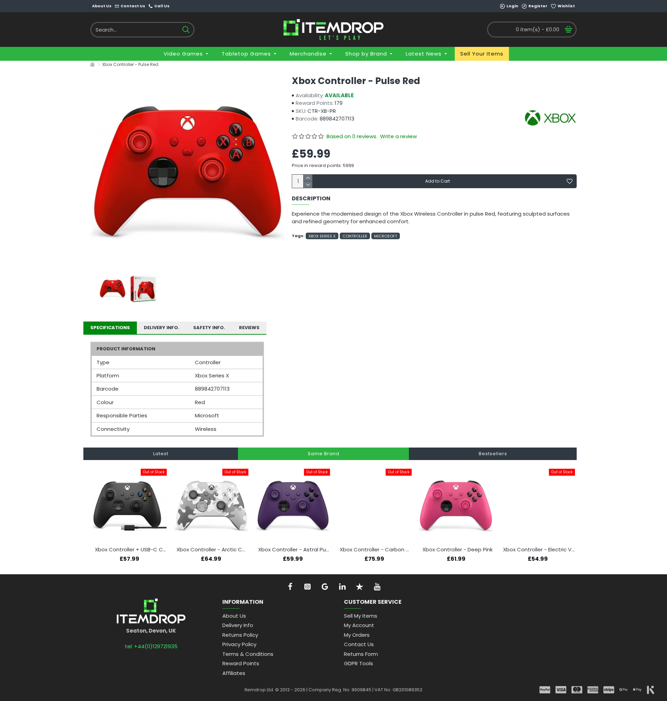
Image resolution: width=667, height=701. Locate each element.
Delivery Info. (161, 327)
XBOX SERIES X (322, 236)
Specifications (110, 327)
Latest (160, 453)
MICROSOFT (385, 236)
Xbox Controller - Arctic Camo (212, 549)
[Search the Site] (185, 29)
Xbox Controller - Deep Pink (457, 549)
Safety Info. (209, 327)
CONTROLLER (355, 236)
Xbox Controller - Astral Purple (294, 549)
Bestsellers (493, 453)
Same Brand (323, 453)
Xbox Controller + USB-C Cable (131, 549)
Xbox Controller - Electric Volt (539, 549)
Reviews (249, 327)
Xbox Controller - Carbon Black (376, 549)
